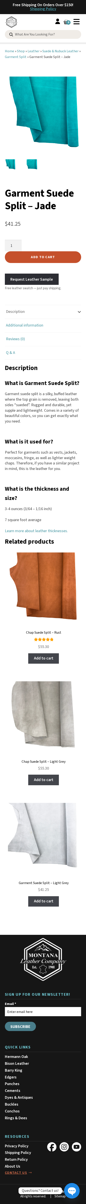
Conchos (12, 1111)
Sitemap (60, 1196)
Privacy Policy (16, 1146)
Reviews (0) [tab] (15, 339)
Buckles (11, 1104)
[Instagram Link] (64, 1146)
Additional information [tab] (24, 325)
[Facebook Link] (51, 1146)
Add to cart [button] (43, 658)
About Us (12, 1166)
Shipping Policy (43, 9)
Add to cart (43, 257)
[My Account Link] (57, 22)
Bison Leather (17, 1063)
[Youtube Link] (76, 1146)
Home (9, 51)
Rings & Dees (16, 1118)
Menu (76, 21)
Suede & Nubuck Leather (60, 51)
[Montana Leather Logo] (43, 959)
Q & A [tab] (10, 352)
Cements (12, 1090)
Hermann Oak (16, 1056)
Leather (33, 51)
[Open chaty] (72, 1190)
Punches (12, 1084)
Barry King (13, 1070)
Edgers (11, 1077)
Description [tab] (15, 311)
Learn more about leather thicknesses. (36, 531)
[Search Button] (11, 35)
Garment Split (15, 56)
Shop (21, 51)
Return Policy (16, 1159)
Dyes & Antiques (19, 1097)
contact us (16, 1173)
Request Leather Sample (31, 279)
